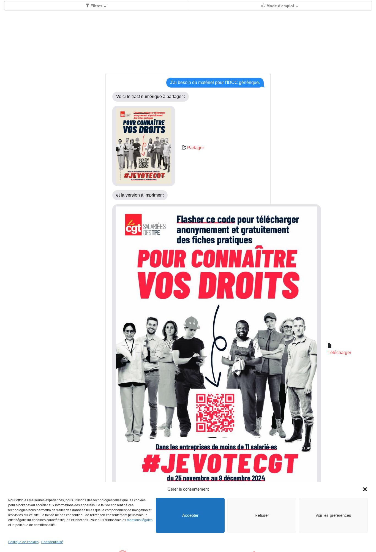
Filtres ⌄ (98, 6)
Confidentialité (52, 542)
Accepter (190, 515)
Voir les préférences (333, 515)
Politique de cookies (23, 542)
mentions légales (139, 520)
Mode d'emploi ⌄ (281, 6)
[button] (365, 489)
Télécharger (339, 352)
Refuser (262, 515)
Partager (195, 147)
